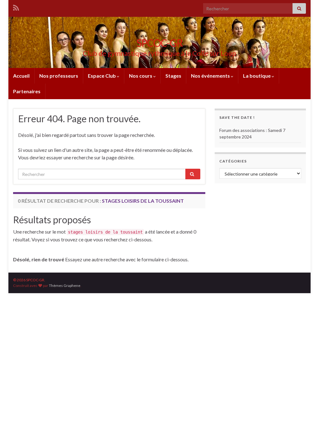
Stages (173, 76)
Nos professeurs (58, 76)
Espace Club (102, 76)
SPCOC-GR (159, 43)
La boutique (257, 76)
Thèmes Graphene (64, 285)
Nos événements (211, 76)
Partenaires (26, 91)
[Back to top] (305, 412)
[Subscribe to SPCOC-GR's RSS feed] (16, 6)
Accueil (21, 76)
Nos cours (141, 76)
